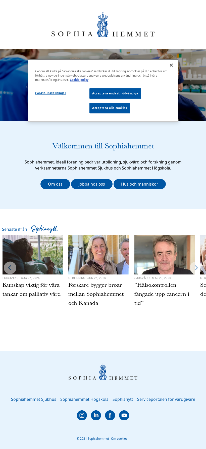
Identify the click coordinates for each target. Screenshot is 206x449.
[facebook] (110, 415)
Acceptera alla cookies (109, 108)
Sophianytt (123, 399)
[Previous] (10, 268)
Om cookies (119, 438)
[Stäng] (171, 65)
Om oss (55, 184)
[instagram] (82, 415)
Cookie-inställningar (50, 93)
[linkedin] (96, 415)
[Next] (196, 268)
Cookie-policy (79, 80)
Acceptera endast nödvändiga (115, 93)
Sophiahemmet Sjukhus (33, 399)
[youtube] (124, 415)
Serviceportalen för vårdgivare (166, 399)
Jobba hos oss (92, 184)
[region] (103, 90)
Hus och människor (139, 184)
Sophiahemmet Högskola (84, 399)
